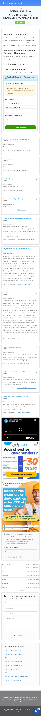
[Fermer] (37, 694)
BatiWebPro (24, 713)
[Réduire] (33, 694)
